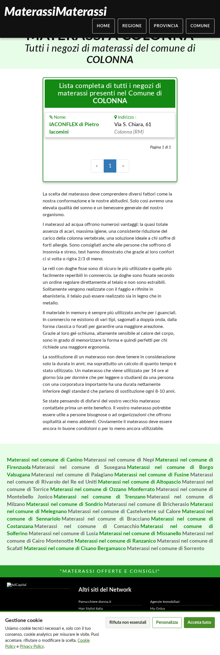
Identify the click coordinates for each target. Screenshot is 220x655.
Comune (200, 26)
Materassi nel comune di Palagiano (72, 475)
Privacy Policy (32, 647)
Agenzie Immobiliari (165, 601)
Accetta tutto (199, 623)
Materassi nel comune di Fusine (151, 475)
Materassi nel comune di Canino (44, 460)
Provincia (166, 26)
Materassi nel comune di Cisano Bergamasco (75, 548)
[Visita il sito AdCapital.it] (38, 585)
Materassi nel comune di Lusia (63, 533)
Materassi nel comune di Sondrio (64, 504)
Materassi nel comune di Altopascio (139, 482)
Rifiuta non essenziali (127, 623)
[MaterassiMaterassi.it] (55, 11)
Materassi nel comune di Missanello (140, 533)
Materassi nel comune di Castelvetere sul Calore (124, 511)
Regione (132, 26)
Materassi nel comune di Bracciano (106, 519)
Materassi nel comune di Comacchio (86, 526)
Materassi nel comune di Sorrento (165, 548)
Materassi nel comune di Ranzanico (115, 541)
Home (103, 26)
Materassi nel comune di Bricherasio (146, 504)
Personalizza (167, 623)
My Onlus (157, 608)
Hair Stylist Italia (90, 608)
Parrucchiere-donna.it (94, 601)
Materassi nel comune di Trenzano (100, 497)
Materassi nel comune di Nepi (119, 460)
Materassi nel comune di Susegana (79, 467)
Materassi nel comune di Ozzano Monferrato (102, 489)
